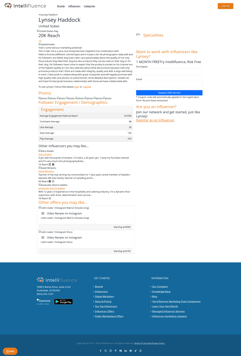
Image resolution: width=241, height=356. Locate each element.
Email (139, 79)
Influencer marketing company (169, 316)
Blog (154, 296)
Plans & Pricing (103, 301)
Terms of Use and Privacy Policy (149, 343)
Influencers (101, 291)
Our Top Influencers (106, 306)
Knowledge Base (161, 291)
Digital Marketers (104, 296)
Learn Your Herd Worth (165, 306)
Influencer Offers (104, 311)
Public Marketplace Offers (109, 316)
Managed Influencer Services (168, 311)
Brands (99, 286)
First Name (142, 66)
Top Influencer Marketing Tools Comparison (176, 301)
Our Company (160, 286)
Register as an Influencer (155, 120)
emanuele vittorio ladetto (51, 188)
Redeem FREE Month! (169, 92)
